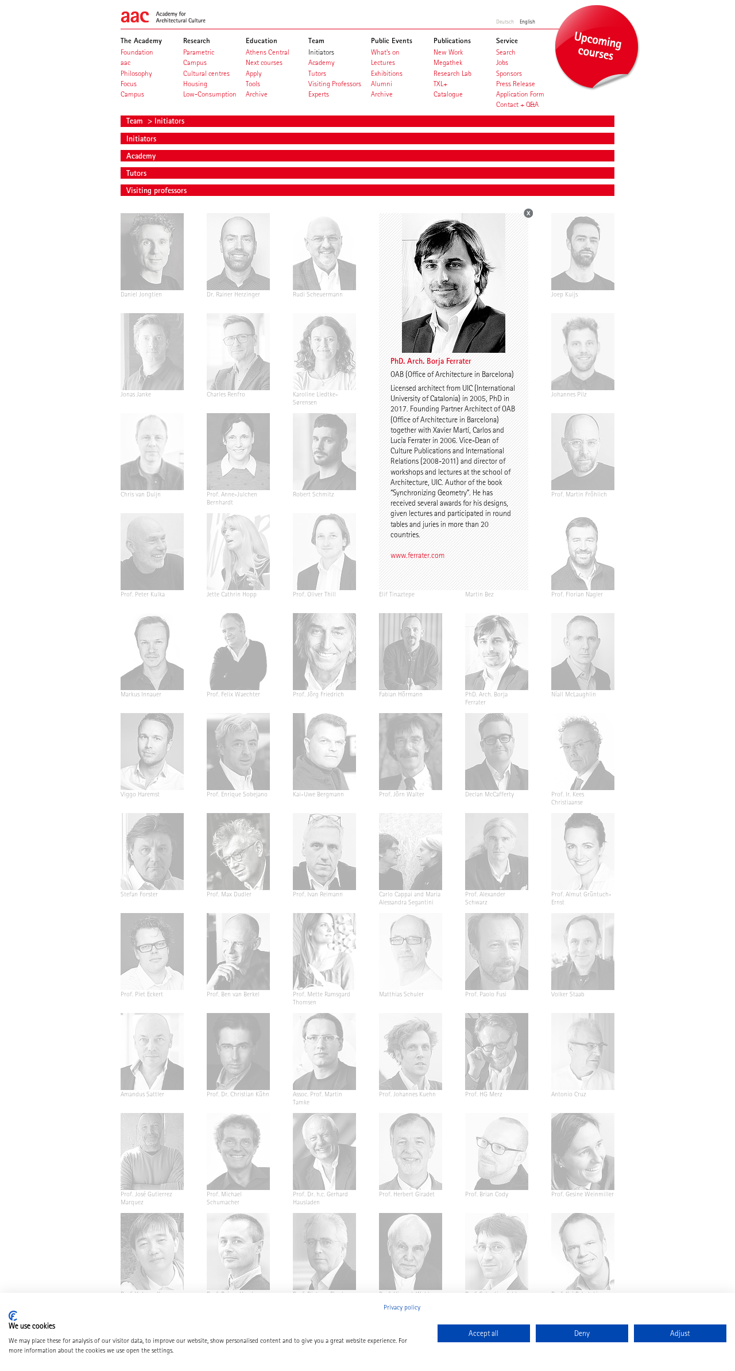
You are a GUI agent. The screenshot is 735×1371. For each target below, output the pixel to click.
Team (135, 120)
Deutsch (505, 21)
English (527, 21)
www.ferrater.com (417, 555)
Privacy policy (402, 1307)
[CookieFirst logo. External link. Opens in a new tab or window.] (13, 1316)
